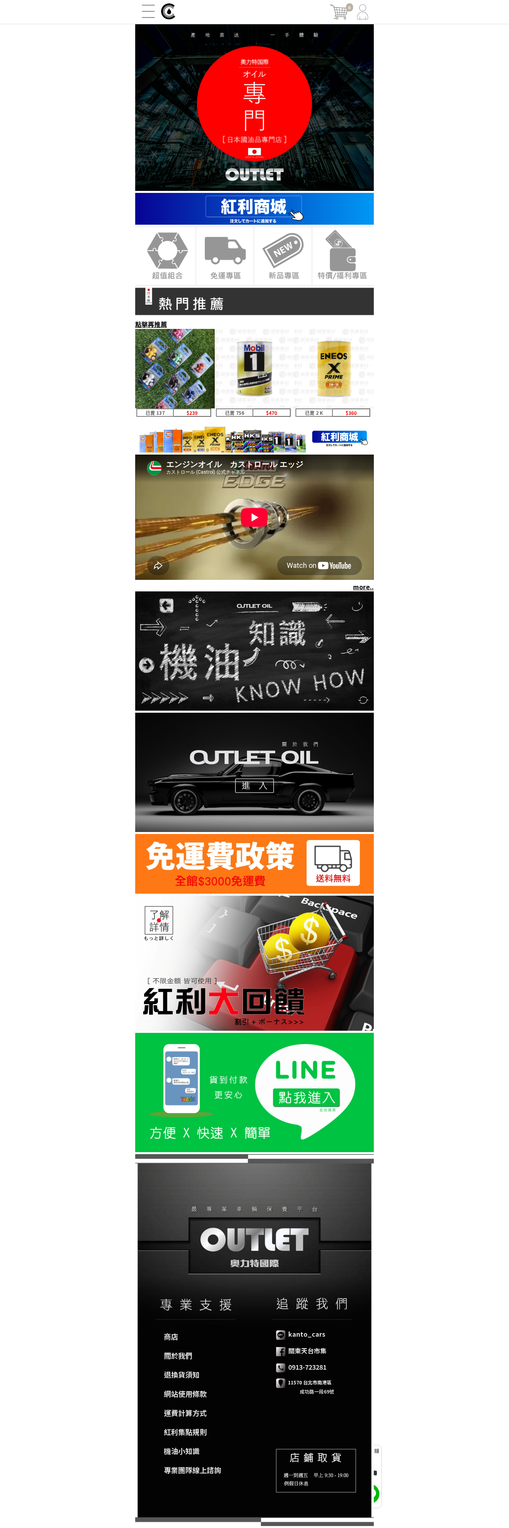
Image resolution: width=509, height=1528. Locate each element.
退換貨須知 (182, 1374)
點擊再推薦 (151, 324)
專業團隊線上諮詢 (192, 1470)
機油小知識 (182, 1451)
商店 (171, 1336)
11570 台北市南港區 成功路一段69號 (305, 1386)
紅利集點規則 (185, 1432)
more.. (363, 586)
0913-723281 (306, 1367)
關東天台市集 (306, 1350)
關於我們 (178, 1355)
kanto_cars (306, 1334)
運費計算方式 (185, 1412)
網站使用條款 (185, 1393)
